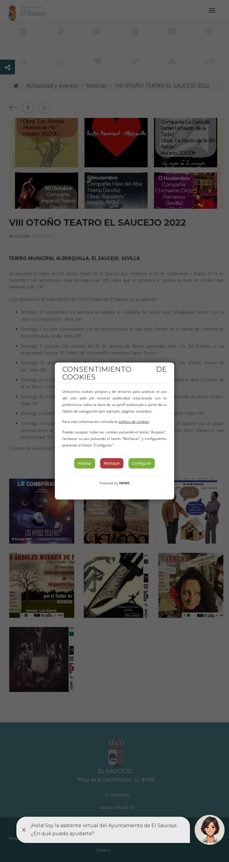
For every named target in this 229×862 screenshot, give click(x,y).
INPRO (124, 483)
